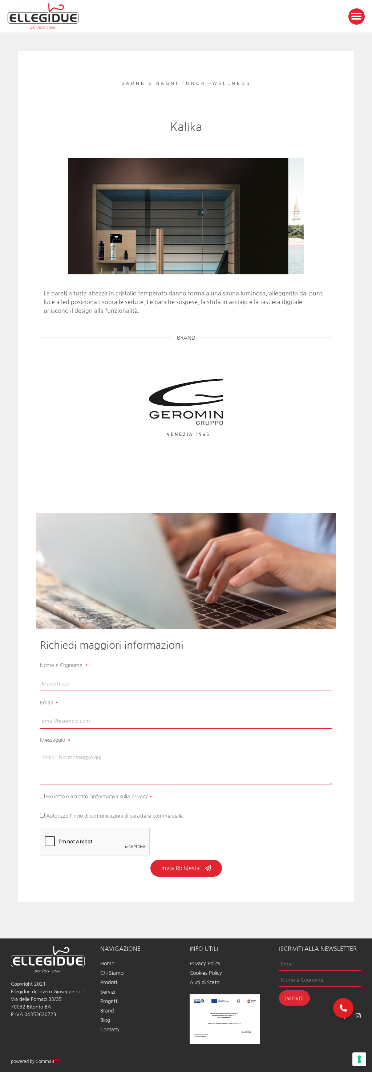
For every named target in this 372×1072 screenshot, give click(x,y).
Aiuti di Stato (204, 982)
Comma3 (45, 1061)
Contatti (109, 1029)
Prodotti (109, 982)
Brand (107, 1010)
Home (107, 963)
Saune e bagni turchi (165, 83)
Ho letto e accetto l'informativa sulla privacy (99, 796)
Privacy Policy (205, 963)
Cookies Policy (206, 972)
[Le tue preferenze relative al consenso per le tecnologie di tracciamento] (359, 1059)
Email (47, 702)
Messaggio (53, 739)
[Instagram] (358, 1016)
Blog (105, 1020)
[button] (356, 16)
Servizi (107, 991)
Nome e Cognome (62, 665)
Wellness (232, 83)
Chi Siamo (112, 972)
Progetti (109, 1001)
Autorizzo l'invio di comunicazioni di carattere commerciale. (115, 815)
